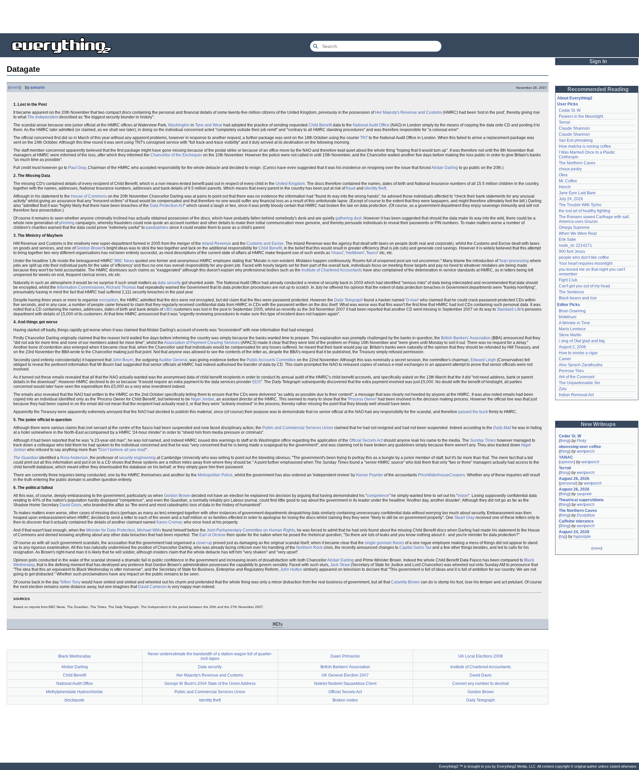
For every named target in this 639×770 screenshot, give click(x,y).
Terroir (564, 122)
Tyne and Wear (208, 125)
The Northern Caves (577, 163)
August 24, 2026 (574, 532)
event (15, 87)
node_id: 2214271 (575, 245)
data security (169, 282)
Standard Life (509, 309)
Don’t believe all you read (122, 449)
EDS (256, 382)
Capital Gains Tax (415, 547)
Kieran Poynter (369, 475)
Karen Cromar (169, 522)
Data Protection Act (167, 205)
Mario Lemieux (572, 329)
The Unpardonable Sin (579, 383)
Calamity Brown (405, 582)
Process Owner (362, 399)
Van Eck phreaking (576, 140)
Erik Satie (567, 239)
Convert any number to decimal (480, 683)
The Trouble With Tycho (580, 205)
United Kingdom (290, 183)
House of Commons (89, 196)
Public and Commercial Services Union (297, 427)
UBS (168, 309)
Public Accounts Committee (271, 360)
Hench (565, 187)
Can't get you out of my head (584, 286)
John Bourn (122, 360)
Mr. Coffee (568, 181)
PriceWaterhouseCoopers (441, 475)
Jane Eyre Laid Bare (577, 193)
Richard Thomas (121, 287)
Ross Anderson (74, 457)
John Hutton (291, 569)
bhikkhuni (567, 317)
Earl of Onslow (212, 535)
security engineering (137, 457)
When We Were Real (578, 233)
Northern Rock (309, 547)
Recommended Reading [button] (598, 89)
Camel (565, 359)
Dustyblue (586, 515)
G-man (412, 300)
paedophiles (157, 227)
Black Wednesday (74, 656)
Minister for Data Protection (110, 530)
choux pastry (570, 169)
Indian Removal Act (576, 394)
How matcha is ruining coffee (585, 146)
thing (564, 440)
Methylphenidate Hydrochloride (74, 692)
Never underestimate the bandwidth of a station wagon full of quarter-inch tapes (210, 656)
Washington (179, 125)
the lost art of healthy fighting (584, 211)
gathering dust (348, 218)
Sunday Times (483, 440)
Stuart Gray (464, 517)
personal (568, 483)
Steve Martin (570, 335)
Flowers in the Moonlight (581, 116)
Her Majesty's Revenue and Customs (408, 112)
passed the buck (473, 411)
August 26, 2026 (574, 478)
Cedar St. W (569, 110)
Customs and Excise (265, 243)
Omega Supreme (574, 227)
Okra (563, 175)
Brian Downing (572, 311)
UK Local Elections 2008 (480, 656)
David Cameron (152, 586)
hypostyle (582, 536)
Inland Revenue (216, 243)
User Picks (567, 104)
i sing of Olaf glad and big (582, 341)
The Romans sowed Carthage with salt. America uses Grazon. (594, 219)
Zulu (563, 388)
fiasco (372, 252)
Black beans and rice (578, 298)
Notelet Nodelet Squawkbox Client (345, 683)
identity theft (375, 188)
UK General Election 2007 (345, 675)
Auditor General (173, 360)
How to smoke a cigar (578, 353)
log (563, 536)
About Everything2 (574, 98)
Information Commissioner (80, 287)
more (597, 548)
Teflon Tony (70, 582)
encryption (108, 300)
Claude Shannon (574, 128)
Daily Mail (502, 427)
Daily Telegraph (348, 300)
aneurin (37, 87)
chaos (337, 252)
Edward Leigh (483, 360)
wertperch (586, 451)
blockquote (75, 700)
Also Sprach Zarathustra (580, 365)
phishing (67, 223)
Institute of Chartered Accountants (332, 270)
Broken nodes (345, 700)
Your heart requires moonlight (585, 263)
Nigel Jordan (202, 399)
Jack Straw (340, 564)
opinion (567, 462)
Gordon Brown (90, 248)
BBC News (124, 260)
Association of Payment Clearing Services (202, 342)
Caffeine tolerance (576, 521)
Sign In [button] (598, 61)
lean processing (514, 260)
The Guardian (25, 457)
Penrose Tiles (571, 371)
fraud (350, 188)
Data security (210, 667)
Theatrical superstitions (581, 500)
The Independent (42, 117)
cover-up (204, 542)
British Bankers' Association (466, 338)
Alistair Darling (444, 167)
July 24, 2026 (571, 199)
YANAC (566, 457)
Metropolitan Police (215, 475)
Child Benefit (320, 125)
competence (378, 495)
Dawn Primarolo (345, 656)
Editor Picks (568, 304)
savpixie (584, 494)
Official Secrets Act (365, 440)
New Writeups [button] (598, 424)
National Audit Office (371, 125)
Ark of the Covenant (576, 377)
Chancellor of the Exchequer (176, 155)
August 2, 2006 (572, 347)
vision (463, 495)
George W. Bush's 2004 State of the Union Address (210, 683)
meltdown (355, 252)
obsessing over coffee (580, 446)
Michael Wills (149, 530)
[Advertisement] (319, 17)
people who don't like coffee (584, 257)
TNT (364, 137)
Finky (581, 440)
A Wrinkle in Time (574, 323)
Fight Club (568, 280)
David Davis (71, 505)
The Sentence (571, 292)
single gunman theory (384, 542)
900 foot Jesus (572, 251)
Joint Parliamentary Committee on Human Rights (251, 530)
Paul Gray (77, 167)
